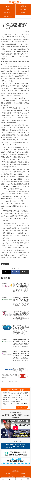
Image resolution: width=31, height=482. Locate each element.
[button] (25, 272)
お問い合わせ (23, 476)
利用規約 (22, 473)
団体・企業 (5, 264)
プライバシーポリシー (8, 476)
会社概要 (8, 473)
